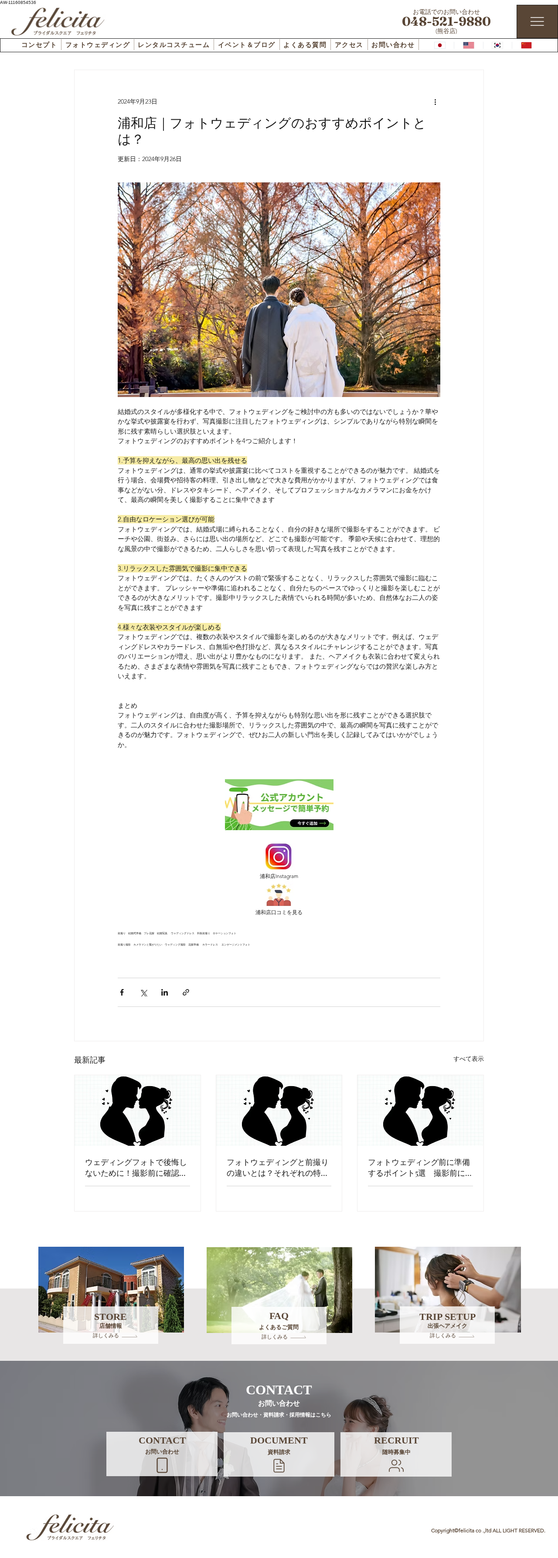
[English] (468, 45)
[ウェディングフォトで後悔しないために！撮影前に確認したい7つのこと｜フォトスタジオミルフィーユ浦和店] (138, 1110)
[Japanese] (439, 45)
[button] (279, 1466)
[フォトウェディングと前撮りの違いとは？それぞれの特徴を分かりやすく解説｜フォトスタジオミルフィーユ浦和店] (279, 1110)
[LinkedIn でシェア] (164, 992)
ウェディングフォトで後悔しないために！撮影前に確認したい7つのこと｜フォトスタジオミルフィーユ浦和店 (136, 1167)
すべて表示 (468, 1059)
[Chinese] (526, 45)
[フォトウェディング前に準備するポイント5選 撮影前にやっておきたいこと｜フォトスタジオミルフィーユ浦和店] (420, 1110)
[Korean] (497, 45)
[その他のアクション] (435, 101)
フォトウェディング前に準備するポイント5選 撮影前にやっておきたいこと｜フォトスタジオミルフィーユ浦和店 (419, 1167)
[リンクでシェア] (186, 992)
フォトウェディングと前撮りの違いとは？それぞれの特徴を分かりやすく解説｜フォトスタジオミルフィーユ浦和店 (278, 1167)
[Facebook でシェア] (122, 992)
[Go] (162, 1465)
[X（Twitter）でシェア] (143, 992)
